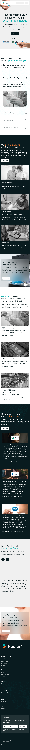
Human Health (4, 661)
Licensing (3, 665)
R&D (2, 672)
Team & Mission (5, 686)
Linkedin (3, 708)
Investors (3, 683)
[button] (3, 559)
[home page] (5, 3)
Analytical (3, 677)
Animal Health (4, 663)
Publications (4, 701)
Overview (3, 659)
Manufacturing (5, 674)
